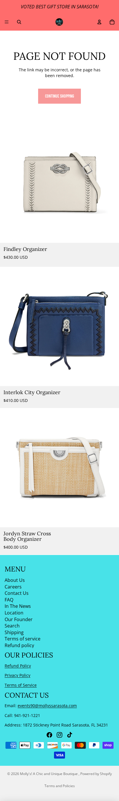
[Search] (19, 22)
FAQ (9, 600)
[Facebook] (49, 734)
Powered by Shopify (96, 773)
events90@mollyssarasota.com (47, 705)
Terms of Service (21, 685)
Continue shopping (59, 96)
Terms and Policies (59, 785)
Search (12, 626)
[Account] (99, 22)
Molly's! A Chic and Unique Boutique (49, 773)
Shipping (14, 632)
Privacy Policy (17, 675)
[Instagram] (59, 734)
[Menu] (6, 22)
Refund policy (19, 645)
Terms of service (22, 639)
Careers (13, 587)
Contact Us (17, 593)
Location (14, 613)
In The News (18, 606)
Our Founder (19, 619)
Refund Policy (18, 665)
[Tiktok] (69, 734)
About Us (15, 580)
